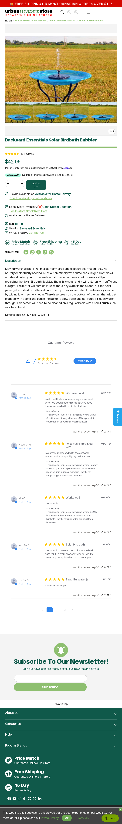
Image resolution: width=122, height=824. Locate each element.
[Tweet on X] (32, 252)
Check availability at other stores (31, 198)
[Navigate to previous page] (42, 609)
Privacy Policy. (50, 818)
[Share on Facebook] (26, 252)
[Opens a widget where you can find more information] (110, 818)
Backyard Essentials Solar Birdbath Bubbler (76, 21)
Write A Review (85, 360)
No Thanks (83, 818)
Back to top (61, 704)
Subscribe (50, 687)
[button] (69, 12)
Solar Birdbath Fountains (30, 21)
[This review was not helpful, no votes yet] (108, 485)
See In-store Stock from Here (28, 211)
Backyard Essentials (33, 228)
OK (66, 818)
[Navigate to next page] (80, 609)
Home (8, 21)
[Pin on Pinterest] (51, 252)
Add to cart (36, 185)
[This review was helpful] (102, 431)
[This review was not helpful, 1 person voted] (108, 431)
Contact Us (36, 232)
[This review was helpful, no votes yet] (102, 485)
